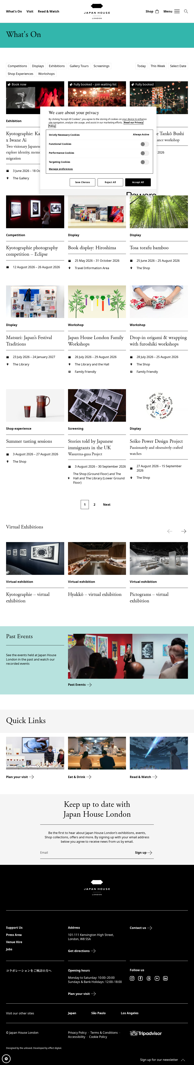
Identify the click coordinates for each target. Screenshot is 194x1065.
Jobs (9, 949)
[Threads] (148, 978)
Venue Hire (14, 942)
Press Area (14, 935)
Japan (72, 1013)
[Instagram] (132, 978)
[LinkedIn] (165, 978)
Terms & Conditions (104, 1033)
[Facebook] (140, 978)
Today (141, 66)
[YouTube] (157, 978)
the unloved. (26, 1048)
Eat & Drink (76, 777)
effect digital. (55, 1048)
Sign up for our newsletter (159, 1060)
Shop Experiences (20, 74)
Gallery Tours (79, 66)
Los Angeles (129, 1013)
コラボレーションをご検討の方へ (29, 970)
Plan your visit (17, 777)
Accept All (138, 182)
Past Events (77, 685)
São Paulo (98, 1013)
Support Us (14, 928)
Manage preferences (61, 169)
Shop (149, 11)
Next (106, 504)
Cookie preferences (6, 1058)
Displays (38, 66)
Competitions (17, 66)
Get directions (79, 951)
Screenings (102, 66)
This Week (158, 66)
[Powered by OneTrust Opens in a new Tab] (140, 192)
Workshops (46, 74)
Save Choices (82, 182)
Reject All (110, 182)
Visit (30, 11)
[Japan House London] (97, 11)
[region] (98, 151)
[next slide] (184, 531)
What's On (14, 11)
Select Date (178, 66)
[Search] (186, 11)
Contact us (138, 928)
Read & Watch (48, 11)
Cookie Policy (98, 1037)
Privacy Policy (77, 1033)
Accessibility (76, 1037)
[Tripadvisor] (159, 1033)
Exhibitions (57, 66)
